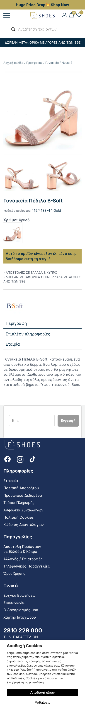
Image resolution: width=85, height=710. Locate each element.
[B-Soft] (14, 306)
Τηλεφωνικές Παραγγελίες (26, 566)
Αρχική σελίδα (13, 62)
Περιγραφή (16, 323)
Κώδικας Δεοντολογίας (23, 524)
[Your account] (64, 15)
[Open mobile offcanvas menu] (6, 15)
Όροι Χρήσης (14, 573)
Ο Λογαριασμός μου (20, 610)
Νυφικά (67, 62)
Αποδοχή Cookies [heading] (24, 645)
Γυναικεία (52, 62)
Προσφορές (34, 62)
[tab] (42, 323)
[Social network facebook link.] (7, 459)
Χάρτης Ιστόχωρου (19, 617)
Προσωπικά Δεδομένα (22, 495)
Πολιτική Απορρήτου (21, 488)
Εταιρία (13, 344)
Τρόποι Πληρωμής (18, 502)
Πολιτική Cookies (18, 517)
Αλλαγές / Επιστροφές (23, 559)
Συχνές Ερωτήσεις (19, 595)
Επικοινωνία (13, 602)
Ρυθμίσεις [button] (42, 702)
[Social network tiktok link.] (33, 459)
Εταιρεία (10, 480)
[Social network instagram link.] (20, 459)
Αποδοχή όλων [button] (42, 692)
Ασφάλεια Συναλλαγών (23, 510)
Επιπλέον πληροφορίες (28, 334)
